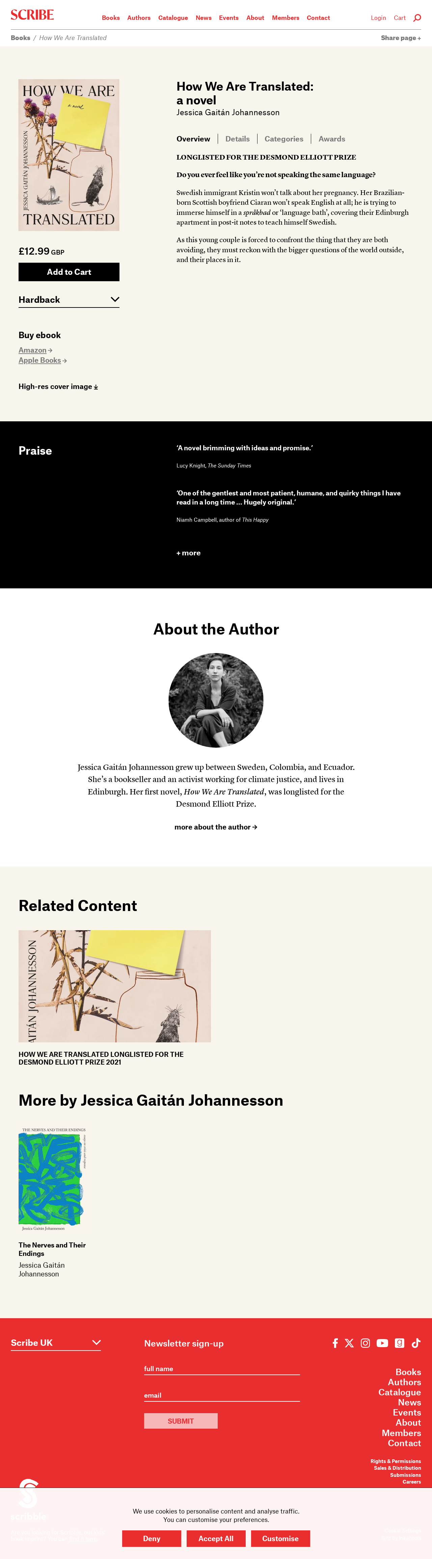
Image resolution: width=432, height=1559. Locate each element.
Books (111, 17)
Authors (139, 17)
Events (229, 17)
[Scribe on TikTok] (414, 1342)
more (191, 552)
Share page (399, 37)
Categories (284, 138)
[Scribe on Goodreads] (400, 1342)
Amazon (33, 350)
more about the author (213, 826)
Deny (151, 1538)
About (255, 17)
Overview (193, 138)
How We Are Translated (73, 37)
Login (378, 17)
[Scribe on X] (349, 1342)
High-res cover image (56, 386)
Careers (412, 1482)
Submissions (405, 1475)
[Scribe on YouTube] (382, 1342)
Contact (318, 17)
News (204, 17)
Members (285, 17)
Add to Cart (69, 272)
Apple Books (40, 360)
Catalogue (173, 17)
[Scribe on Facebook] (337, 1342)
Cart (400, 17)
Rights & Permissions (396, 1461)
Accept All (216, 1538)
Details (237, 138)
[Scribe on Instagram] (365, 1342)
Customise (280, 1538)
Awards (332, 138)
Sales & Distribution (397, 1468)
